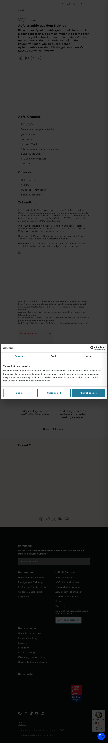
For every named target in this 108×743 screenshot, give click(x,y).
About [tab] (89, 356)
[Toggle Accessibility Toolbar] (101, 736)
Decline (19, 393)
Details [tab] (54, 356)
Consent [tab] (18, 356)
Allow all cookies (88, 393)
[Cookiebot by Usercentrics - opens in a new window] (92, 348)
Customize (52, 393)
